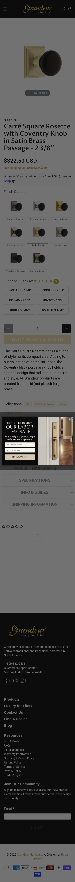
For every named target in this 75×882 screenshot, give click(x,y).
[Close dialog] (70, 418)
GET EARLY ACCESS (20, 457)
